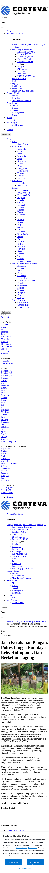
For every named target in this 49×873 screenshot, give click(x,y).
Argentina (21, 266)
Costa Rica (22, 278)
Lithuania (21, 229)
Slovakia (21, 246)
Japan (19, 158)
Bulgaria (21, 197)
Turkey (20, 256)
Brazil (20, 271)
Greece (20, 217)
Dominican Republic (26, 280)
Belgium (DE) (23, 195)
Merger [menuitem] (15, 105)
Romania (21, 241)
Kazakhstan (22, 161)
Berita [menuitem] (9, 117)
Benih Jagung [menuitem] (18, 64)
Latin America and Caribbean (24, 263)
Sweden (20, 254)
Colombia (21, 275)
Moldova (21, 232)
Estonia (20, 207)
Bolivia (20, 268)
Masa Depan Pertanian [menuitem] (21, 100)
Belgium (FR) (23, 190)
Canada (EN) (23, 302)
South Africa (22, 144)
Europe (15, 188)
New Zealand (23, 185)
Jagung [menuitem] (15, 83)
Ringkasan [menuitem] (22, 66)
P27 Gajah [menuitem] (22, 69)
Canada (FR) (23, 305)
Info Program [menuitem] (12, 122)
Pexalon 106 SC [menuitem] (24, 54)
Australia (21, 183)
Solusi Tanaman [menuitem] (19, 78)
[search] (2, 27)
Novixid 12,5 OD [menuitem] (25, 57)
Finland (20, 210)
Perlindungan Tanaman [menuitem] (22, 49)
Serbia (20, 244)
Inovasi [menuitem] (15, 96)
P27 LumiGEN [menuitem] (24, 71)
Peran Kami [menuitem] (12, 103)
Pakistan (21, 166)
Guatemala (22, 285)
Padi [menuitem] (14, 81)
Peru (19, 295)
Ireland (20, 222)
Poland (20, 236)
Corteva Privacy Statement (26, 848)
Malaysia (21, 163)
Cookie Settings (24, 868)
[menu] (2, 5)
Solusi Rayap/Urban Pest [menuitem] (22, 91)
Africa (14, 141)
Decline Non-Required (35, 863)
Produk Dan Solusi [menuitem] (15, 33)
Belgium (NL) (23, 193)
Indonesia (6, 134)
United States (23, 307)
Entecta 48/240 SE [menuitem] (25, 61)
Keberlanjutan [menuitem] (18, 98)
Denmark (21, 205)
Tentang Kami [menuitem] (13, 93)
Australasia (17, 180)
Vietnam (21, 178)
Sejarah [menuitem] (15, 110)
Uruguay (21, 297)
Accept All (13, 862)
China (20, 151)
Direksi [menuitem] (15, 108)
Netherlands (22, 234)
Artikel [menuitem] (15, 120)
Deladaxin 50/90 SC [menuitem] (26, 52)
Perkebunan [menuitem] (17, 88)
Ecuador (21, 283)
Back (9, 31)
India (19, 154)
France (20, 212)
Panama (20, 290)
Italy (19, 224)
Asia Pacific (17, 146)
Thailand (21, 176)
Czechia (20, 202)
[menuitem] (27, 524)
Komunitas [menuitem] (16, 115)
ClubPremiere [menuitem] (18, 125)
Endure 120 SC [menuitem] (24, 59)
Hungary (21, 219)
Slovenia (21, 249)
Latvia (20, 227)
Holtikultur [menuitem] (16, 86)
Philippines (22, 168)
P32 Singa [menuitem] (21, 74)
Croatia (20, 200)
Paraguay (21, 292)
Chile (19, 273)
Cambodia (21, 149)
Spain (19, 251)
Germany (21, 215)
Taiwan (20, 173)
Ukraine (20, 258)
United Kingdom (24, 261)
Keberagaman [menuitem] (18, 113)
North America (18, 300)
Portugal (21, 239)
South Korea (22, 171)
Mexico (20, 288)
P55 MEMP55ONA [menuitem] (26, 76)
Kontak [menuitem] (10, 129)
